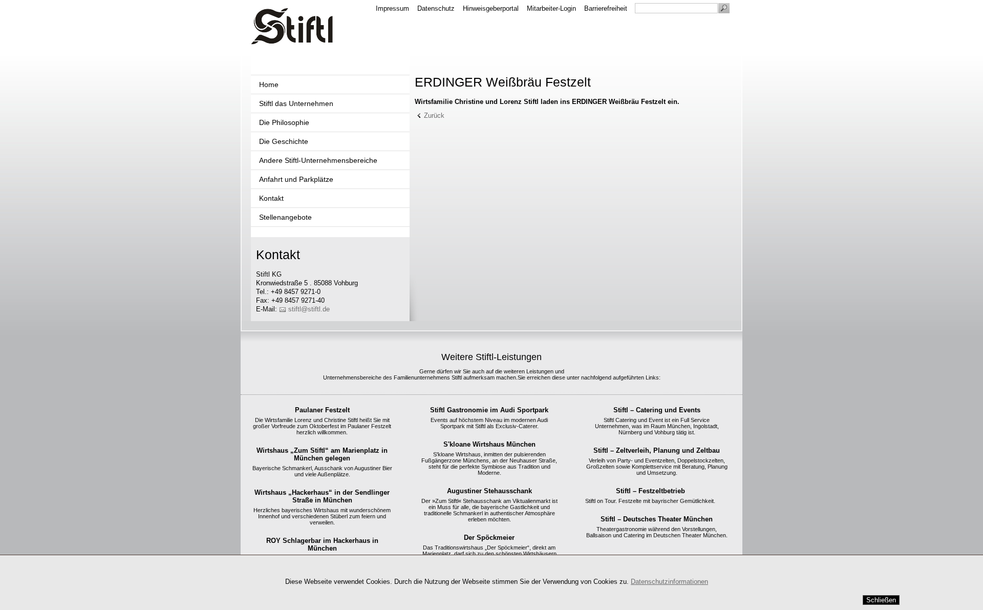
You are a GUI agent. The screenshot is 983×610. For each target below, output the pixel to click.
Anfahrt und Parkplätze (296, 179)
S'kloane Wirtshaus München (489, 444)
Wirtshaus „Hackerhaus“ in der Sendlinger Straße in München (322, 496)
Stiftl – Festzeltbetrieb (650, 491)
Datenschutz (436, 8)
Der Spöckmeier (489, 537)
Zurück (434, 115)
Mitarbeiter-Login (551, 8)
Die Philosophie (284, 122)
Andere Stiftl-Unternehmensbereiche (318, 160)
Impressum (392, 8)
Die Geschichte (283, 141)
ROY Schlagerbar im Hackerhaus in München (322, 544)
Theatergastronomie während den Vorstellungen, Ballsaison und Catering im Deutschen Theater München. (657, 532)
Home (269, 84)
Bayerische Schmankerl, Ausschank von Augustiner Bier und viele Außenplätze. (322, 471)
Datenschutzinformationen (669, 581)
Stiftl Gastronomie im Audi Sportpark (489, 410)
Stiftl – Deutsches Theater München (657, 519)
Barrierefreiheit (605, 8)
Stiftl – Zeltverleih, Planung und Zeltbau (656, 450)
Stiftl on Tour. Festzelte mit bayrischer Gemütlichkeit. (650, 501)
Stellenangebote (285, 217)
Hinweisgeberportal (491, 8)
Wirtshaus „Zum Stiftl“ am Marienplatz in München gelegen (322, 454)
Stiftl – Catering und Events (656, 410)
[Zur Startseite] (292, 26)
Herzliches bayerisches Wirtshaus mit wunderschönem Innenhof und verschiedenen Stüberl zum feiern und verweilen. (322, 516)
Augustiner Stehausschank (489, 491)
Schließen (881, 600)
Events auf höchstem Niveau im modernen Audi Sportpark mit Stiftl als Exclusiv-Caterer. (489, 423)
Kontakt (271, 198)
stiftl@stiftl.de (309, 309)
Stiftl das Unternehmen (296, 103)
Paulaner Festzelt (322, 410)
